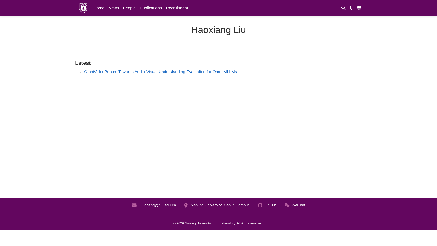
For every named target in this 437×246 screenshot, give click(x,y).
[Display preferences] (351, 8)
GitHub (270, 205)
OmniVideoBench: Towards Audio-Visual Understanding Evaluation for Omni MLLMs (160, 71)
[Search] (343, 8)
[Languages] (359, 8)
